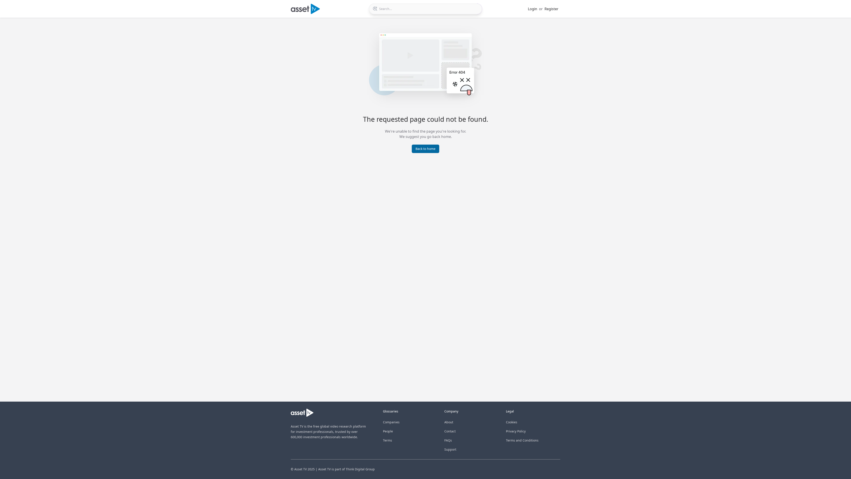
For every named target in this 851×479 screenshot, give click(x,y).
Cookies (511, 422)
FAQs (448, 440)
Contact (450, 431)
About (448, 422)
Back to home (425, 149)
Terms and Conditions (522, 440)
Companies (391, 422)
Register (551, 8)
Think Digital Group (360, 469)
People (388, 431)
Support (450, 449)
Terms (387, 440)
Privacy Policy (516, 431)
